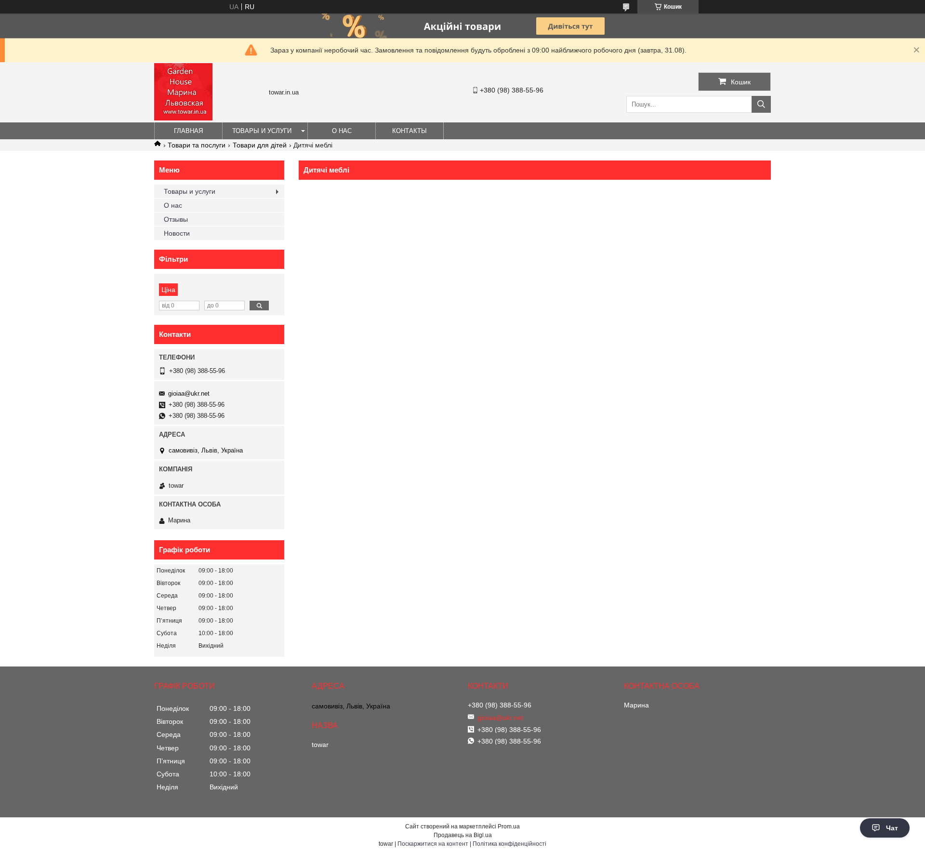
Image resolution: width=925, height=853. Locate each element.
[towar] (183, 118)
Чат (892, 828)
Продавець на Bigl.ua (463, 835)
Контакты (409, 130)
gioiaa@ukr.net (189, 393)
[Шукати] (761, 104)
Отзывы (176, 219)
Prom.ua (509, 826)
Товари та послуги (196, 145)
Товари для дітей (260, 145)
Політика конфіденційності (509, 843)
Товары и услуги (261, 130)
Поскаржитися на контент (432, 843)
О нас (342, 130)
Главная (188, 130)
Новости (177, 233)
